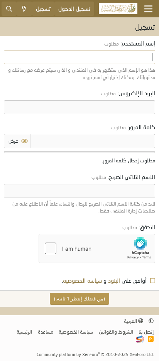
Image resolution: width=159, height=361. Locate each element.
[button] (151, 321)
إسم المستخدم (138, 43)
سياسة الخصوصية (82, 280)
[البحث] (9, 9)
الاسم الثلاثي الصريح (132, 176)
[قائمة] (148, 9)
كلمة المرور (142, 126)
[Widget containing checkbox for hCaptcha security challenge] (97, 248)
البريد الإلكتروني (136, 92)
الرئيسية (24, 332)
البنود (114, 280)
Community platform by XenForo (95, 354)
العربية (131, 321)
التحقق (147, 226)
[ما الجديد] (24, 9)
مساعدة (45, 332)
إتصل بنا (146, 332)
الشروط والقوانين (116, 332)
